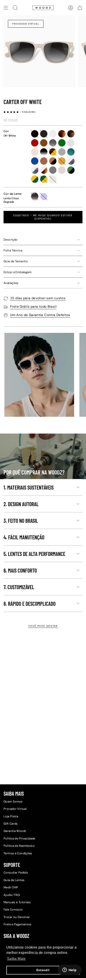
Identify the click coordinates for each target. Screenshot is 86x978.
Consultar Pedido (16, 872)
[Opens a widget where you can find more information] (69, 970)
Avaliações (11, 283)
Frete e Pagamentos (18, 924)
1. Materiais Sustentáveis (29, 487)
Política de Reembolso (19, 846)
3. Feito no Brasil (21, 520)
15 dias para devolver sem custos (37, 298)
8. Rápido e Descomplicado (30, 603)
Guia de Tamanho (16, 261)
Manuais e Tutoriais (17, 902)
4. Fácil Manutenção (24, 537)
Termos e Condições (18, 853)
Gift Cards (11, 824)
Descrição (10, 239)
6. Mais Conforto (20, 570)
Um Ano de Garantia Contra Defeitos (40, 315)
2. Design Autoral (21, 504)
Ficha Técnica (13, 250)
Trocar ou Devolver (17, 917)
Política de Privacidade (19, 838)
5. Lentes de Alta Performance (34, 554)
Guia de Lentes (14, 880)
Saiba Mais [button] (16, 959)
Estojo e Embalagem (18, 272)
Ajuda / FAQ (12, 895)
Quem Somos (13, 801)
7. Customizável (19, 587)
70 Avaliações (29, 112)
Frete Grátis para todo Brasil (33, 306)
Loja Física (11, 816)
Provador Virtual (25, 23)
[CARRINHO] (79, 8)
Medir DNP (11, 887)
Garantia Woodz (15, 831)
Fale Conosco (13, 909)
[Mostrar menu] (5, 8)
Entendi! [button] (43, 970)
